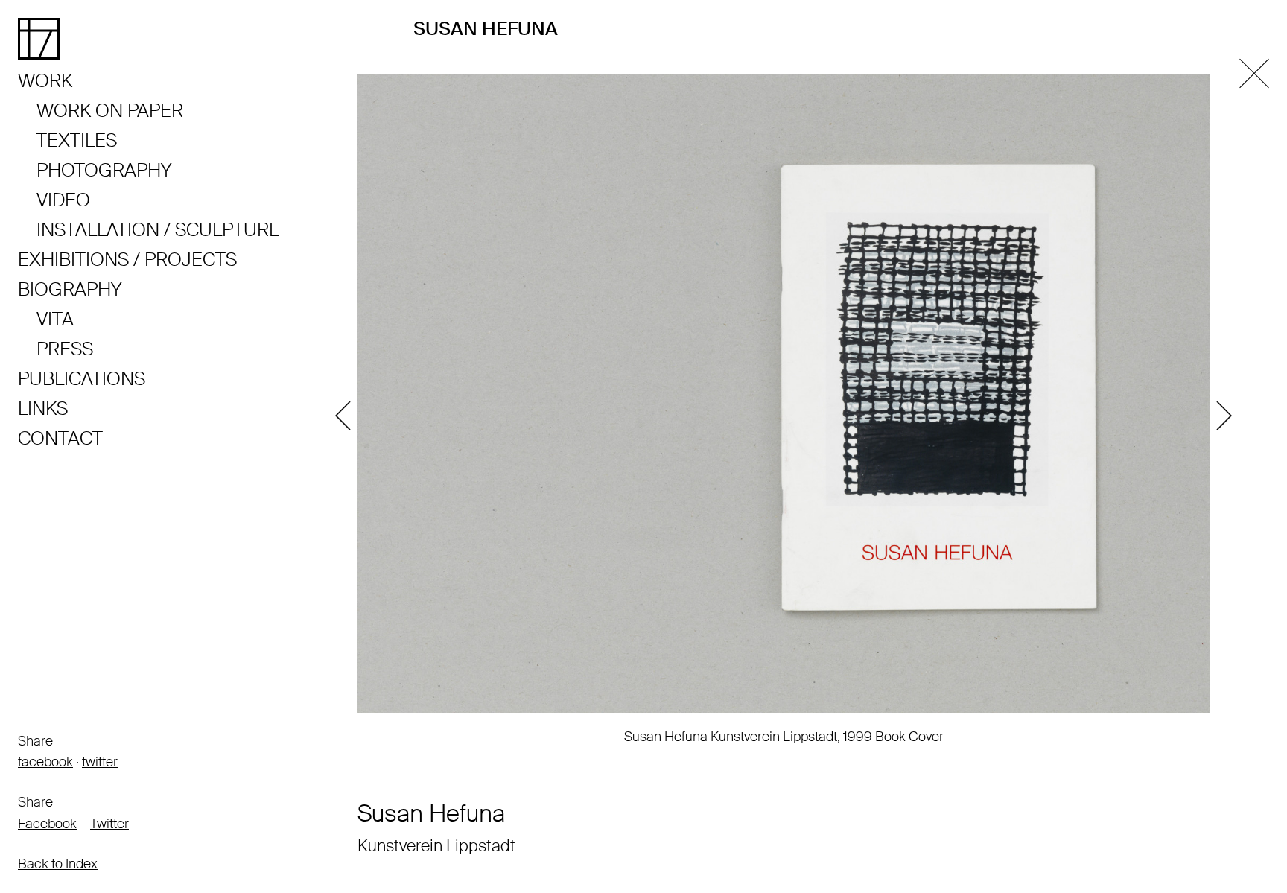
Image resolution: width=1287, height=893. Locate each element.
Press (64, 349)
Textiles (76, 140)
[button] (346, 415)
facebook (45, 762)
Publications (81, 378)
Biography (69, 289)
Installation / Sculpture (158, 229)
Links (43, 408)
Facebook (47, 824)
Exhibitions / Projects (127, 259)
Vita (55, 319)
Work (45, 81)
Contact (60, 438)
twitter (100, 762)
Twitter (109, 824)
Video (63, 200)
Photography (103, 170)
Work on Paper (109, 110)
